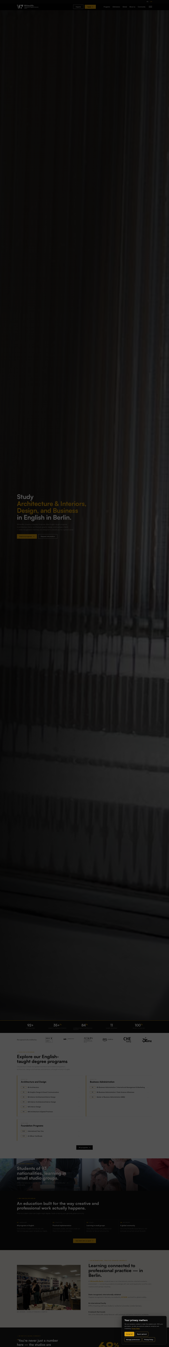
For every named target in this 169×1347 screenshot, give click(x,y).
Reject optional (142, 1334)
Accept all (129, 1334)
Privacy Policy (136, 1328)
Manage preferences (133, 1339)
